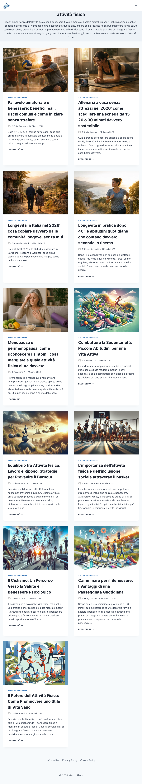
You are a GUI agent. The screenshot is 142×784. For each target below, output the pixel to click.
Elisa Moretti (19, 713)
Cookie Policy (87, 760)
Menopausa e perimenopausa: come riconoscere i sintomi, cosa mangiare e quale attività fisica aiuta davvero (33, 354)
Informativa (53, 760)
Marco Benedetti (21, 243)
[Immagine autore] (9, 126)
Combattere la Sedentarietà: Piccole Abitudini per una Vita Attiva (105, 348)
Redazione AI (20, 372)
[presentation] (35, 70)
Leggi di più (15, 149)
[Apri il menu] (136, 5)
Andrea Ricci (90, 360)
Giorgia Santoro (21, 483)
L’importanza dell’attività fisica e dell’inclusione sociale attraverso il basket (103, 471)
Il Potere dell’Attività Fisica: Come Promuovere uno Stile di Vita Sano (34, 701)
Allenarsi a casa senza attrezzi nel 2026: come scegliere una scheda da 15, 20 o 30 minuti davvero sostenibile (104, 114)
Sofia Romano (20, 126)
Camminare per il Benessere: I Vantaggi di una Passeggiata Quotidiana (105, 586)
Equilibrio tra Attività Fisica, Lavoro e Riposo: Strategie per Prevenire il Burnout (34, 471)
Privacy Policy (70, 760)
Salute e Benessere (17, 97)
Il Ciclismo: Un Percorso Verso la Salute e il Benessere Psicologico (30, 586)
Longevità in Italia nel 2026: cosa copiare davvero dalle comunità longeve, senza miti (35, 231)
